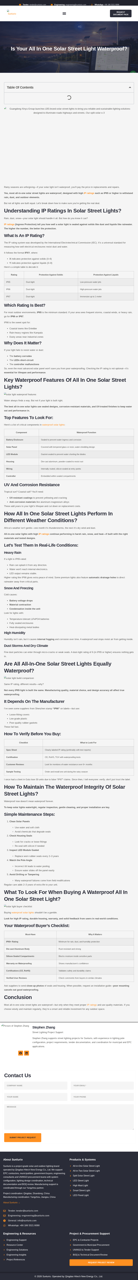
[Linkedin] (26, 1053)
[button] (64, 13)
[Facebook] (20, 1053)
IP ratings (89, 193)
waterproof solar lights (53, 424)
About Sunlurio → (11, 1202)
